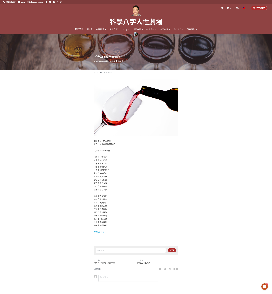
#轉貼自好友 (99, 231)
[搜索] (222, 8)
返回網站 (98, 269)
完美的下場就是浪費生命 (104, 263)
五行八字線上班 (259, 8)
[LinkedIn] (170, 269)
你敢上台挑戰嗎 (143, 263)
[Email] (174, 269)
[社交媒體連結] (46, 2)
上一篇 (97, 260)
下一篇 (139, 260)
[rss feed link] (177, 269)
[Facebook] (160, 269)
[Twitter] (165, 269)
